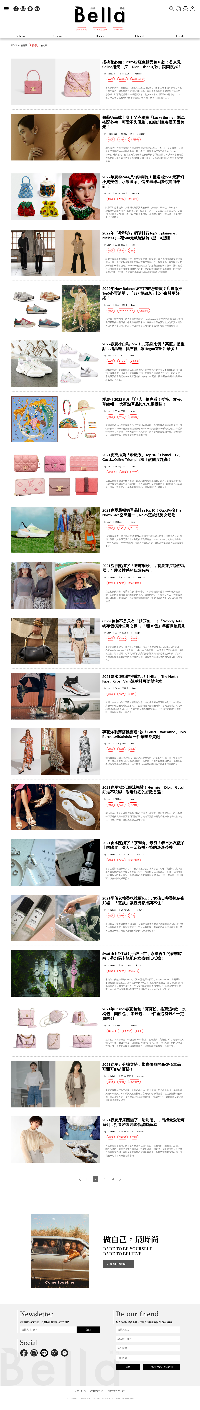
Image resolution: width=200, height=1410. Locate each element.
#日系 (134, 1137)
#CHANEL (113, 1031)
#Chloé (122, 638)
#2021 (134, 638)
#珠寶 (121, 139)
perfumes (140, 854)
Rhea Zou (111, 74)
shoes (132, 305)
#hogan (122, 361)
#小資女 (133, 199)
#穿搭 (110, 583)
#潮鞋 (132, 694)
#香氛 (121, 915)
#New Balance (126, 310)
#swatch (133, 971)
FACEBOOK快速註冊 (161, 1367)
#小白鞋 (135, 361)
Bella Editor (112, 577)
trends (139, 965)
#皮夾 (134, 472)
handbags (139, 74)
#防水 (121, 694)
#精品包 (122, 79)
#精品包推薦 (138, 79)
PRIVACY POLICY (116, 1391)
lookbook (141, 577)
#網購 (132, 250)
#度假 (121, 199)
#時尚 (110, 971)
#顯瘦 (121, 250)
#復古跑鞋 (144, 310)
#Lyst (121, 527)
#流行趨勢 (134, 583)
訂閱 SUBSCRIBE (118, 1264)
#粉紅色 (112, 472)
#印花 (121, 417)
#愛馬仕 (133, 417)
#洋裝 (132, 749)
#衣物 (132, 915)
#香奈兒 (127, 1031)
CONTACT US (96, 1391)
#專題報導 (134, 139)
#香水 (121, 860)
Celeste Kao (112, 134)
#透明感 (122, 1137)
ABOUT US (80, 1391)
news (133, 245)
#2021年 (134, 527)
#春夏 (110, 79)
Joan (109, 193)
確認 (128, 1367)
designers (141, 134)
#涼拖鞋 (133, 805)
